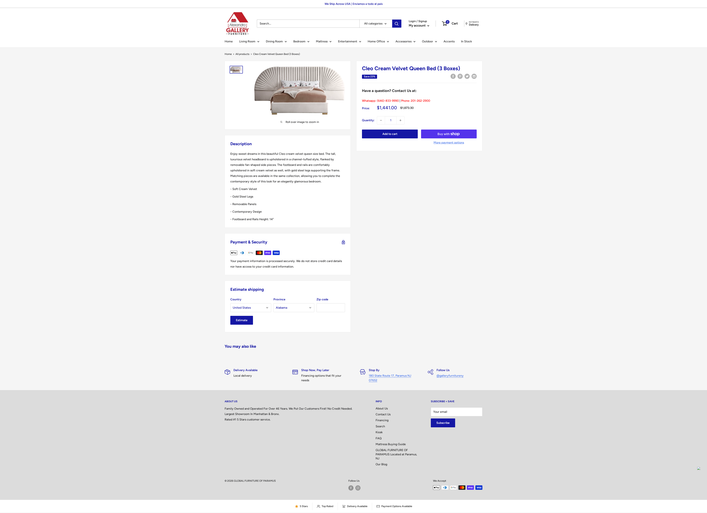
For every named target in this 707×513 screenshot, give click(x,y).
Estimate (241, 320)
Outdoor (427, 41)
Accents (449, 41)
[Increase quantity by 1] (400, 120)
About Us (382, 408)
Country (235, 299)
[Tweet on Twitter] (467, 76)
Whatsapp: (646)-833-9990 (380, 100)
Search (380, 426)
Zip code (322, 299)
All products (242, 54)
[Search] (396, 24)
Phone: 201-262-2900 (415, 100)
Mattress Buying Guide (391, 444)
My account (417, 25)
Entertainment (347, 41)
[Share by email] (474, 76)
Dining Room (274, 41)
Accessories (403, 41)
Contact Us (383, 414)
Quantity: (368, 120)
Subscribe (443, 423)
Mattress (322, 41)
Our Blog (381, 464)
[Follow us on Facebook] (351, 488)
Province (279, 299)
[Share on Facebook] (453, 76)
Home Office (376, 41)
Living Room (247, 41)
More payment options (449, 142)
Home (229, 41)
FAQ (379, 438)
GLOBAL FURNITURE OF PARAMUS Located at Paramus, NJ (396, 454)
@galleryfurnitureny (450, 375)
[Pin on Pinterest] (460, 76)
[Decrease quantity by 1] (381, 120)
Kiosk (379, 432)
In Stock (466, 41)
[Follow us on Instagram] (357, 488)
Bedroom (299, 41)
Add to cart (389, 134)
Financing (382, 420)
